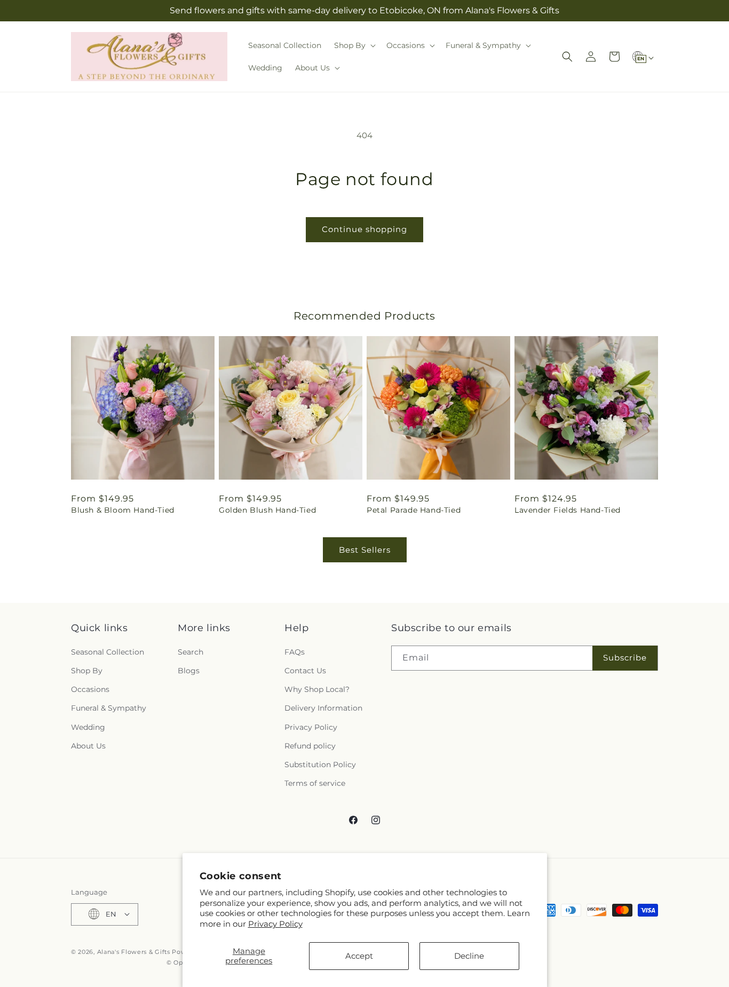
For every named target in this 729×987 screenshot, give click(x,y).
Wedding (88, 726)
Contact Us (305, 670)
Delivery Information (323, 708)
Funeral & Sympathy (108, 708)
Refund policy (310, 745)
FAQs (294, 651)
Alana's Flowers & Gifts (133, 951)
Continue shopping (364, 229)
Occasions (90, 689)
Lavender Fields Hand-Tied (567, 510)
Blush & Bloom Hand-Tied (123, 510)
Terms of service (314, 783)
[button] (354, 45)
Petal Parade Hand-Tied (414, 510)
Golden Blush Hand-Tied (267, 510)
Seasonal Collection (107, 651)
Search (190, 651)
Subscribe (625, 657)
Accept (359, 956)
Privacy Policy (275, 924)
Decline (469, 956)
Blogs (189, 670)
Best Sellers (365, 550)
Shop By (86, 670)
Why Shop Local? (317, 689)
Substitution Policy (320, 764)
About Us (88, 745)
